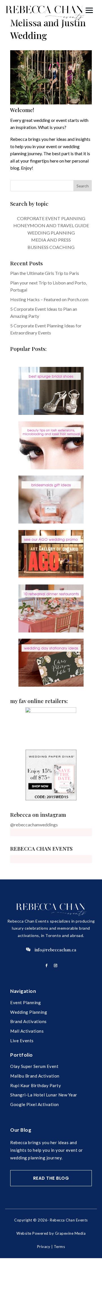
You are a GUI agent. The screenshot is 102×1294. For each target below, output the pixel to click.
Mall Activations (27, 1031)
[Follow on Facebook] (46, 965)
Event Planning (25, 1002)
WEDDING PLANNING (51, 232)
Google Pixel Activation (34, 1104)
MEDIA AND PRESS (51, 239)
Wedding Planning (28, 1012)
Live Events (22, 1040)
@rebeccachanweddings (34, 824)
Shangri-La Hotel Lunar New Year (43, 1094)
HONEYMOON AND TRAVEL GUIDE (51, 225)
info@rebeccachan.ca (55, 950)
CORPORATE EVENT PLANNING (51, 218)
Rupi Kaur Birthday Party (35, 1085)
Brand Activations (28, 1021)
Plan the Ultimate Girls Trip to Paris (44, 273)
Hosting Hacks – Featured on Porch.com (49, 299)
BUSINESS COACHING (51, 247)
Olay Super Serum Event (34, 1066)
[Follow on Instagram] (55, 965)
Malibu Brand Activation (35, 1075)
